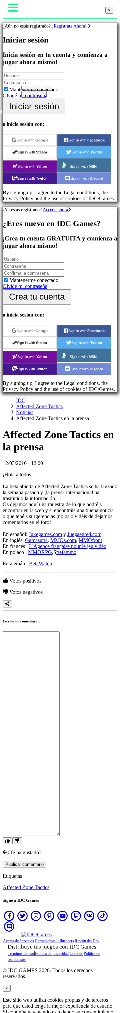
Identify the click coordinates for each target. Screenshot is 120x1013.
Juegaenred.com (84, 534)
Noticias (24, 412)
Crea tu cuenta (37, 296)
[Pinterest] (49, 915)
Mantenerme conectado (33, 89)
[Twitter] (22, 915)
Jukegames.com (45, 534)
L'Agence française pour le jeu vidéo (67, 546)
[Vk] (89, 915)
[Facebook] (9, 915)
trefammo (66, 552)
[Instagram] (36, 915)
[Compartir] (7, 603)
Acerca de (11, 941)
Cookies (76, 953)
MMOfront (90, 540)
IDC (20, 400)
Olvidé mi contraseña (25, 95)
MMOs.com (63, 540)
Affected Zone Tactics (39, 406)
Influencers (65, 941)
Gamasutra (36, 540)
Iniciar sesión (34, 106)
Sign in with (32, 140)
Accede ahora (55, 209)
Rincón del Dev (87, 941)
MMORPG (40, 552)
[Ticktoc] (102, 915)
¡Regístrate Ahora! (70, 26)
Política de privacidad (52, 953)
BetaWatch (40, 563)
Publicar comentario (24, 864)
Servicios (26, 941)
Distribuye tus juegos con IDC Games (52, 947)
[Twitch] (76, 915)
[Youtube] (62, 915)
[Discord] (9, 926)
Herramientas (45, 941)
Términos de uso (21, 953)
